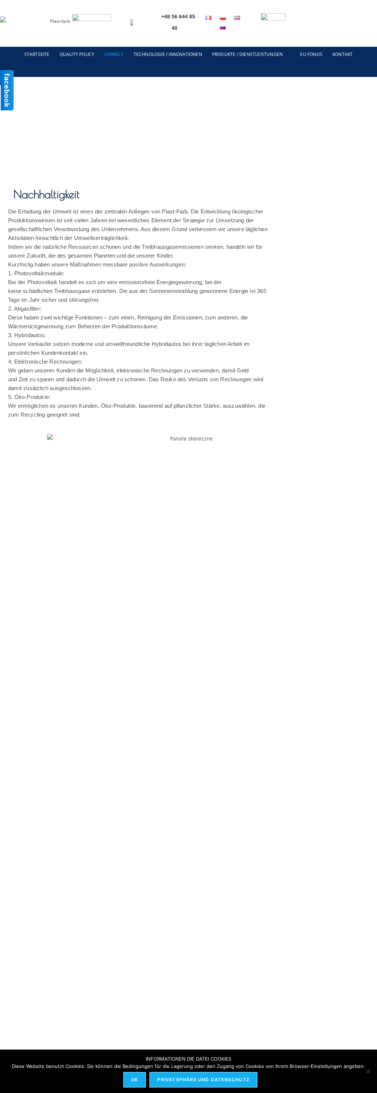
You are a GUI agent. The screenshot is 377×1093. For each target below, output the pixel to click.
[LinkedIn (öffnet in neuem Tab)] (371, 24)
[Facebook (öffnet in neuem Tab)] (357, 24)
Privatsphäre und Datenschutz (203, 1079)
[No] (367, 1071)
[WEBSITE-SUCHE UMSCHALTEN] (188, 69)
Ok (134, 1079)
